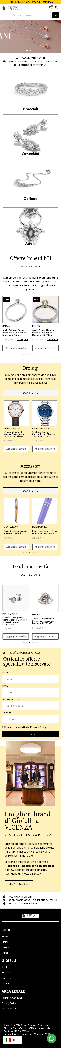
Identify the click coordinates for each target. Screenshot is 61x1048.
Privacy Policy (38, 727)
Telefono (7, 713)
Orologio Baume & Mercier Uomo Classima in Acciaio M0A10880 (44, 434)
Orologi (5, 947)
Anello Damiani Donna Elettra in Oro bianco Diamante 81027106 (43, 332)
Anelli (4, 967)
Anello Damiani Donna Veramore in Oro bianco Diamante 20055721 (14, 332)
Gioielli (5, 941)
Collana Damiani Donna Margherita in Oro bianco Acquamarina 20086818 (44, 621)
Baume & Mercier (12, 428)
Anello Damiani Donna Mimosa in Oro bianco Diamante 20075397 (13, 621)
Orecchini (6, 978)
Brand (5, 936)
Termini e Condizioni (12, 997)
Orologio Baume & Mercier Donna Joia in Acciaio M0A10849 (14, 434)
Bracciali (6, 972)
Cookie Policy (9, 1008)
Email (5, 686)
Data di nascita (10, 699)
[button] (4, 37)
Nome (5, 673)
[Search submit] (55, 15)
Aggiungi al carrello (16, 347)
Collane (5, 983)
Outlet (5, 952)
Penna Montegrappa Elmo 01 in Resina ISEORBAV (44, 532)
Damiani (6, 326)
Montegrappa (11, 526)
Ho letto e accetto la (25, 727)
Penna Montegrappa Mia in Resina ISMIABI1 (15, 532)
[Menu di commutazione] (5, 15)
